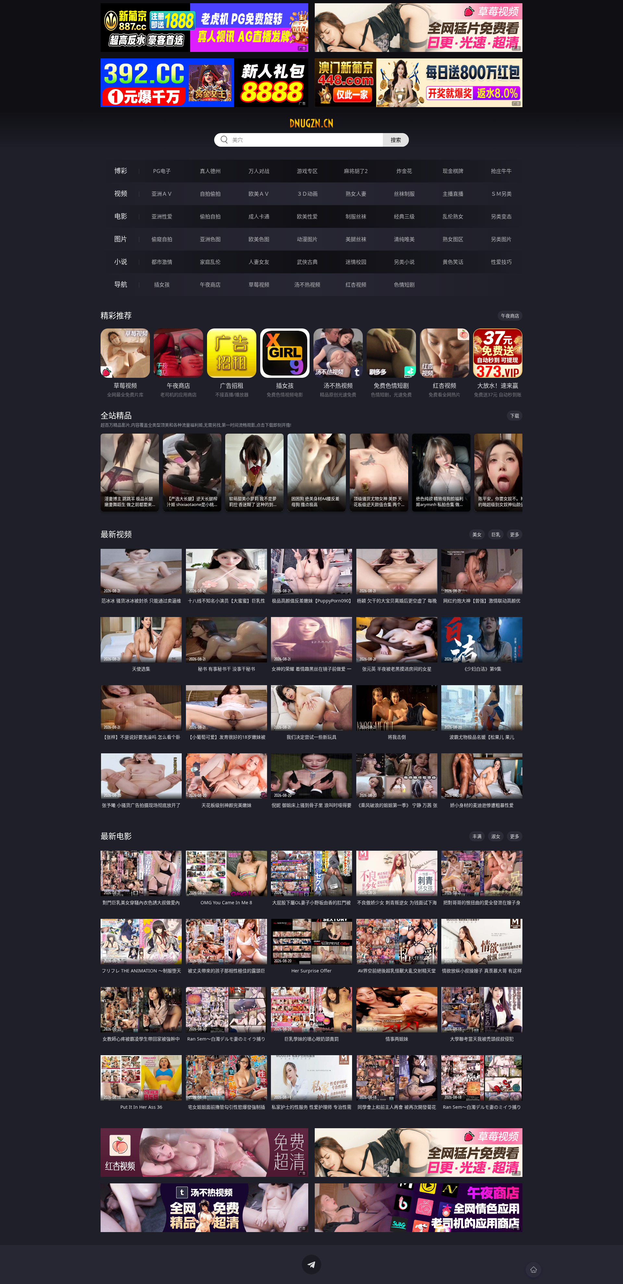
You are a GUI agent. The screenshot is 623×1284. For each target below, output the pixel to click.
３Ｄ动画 (307, 193)
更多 (514, 534)
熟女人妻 (356, 193)
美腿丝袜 (356, 239)
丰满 (477, 836)
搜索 (396, 139)
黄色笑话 (453, 261)
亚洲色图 (210, 239)
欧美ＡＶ (259, 193)
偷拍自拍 (210, 216)
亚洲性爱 (162, 216)
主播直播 (453, 193)
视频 (120, 193)
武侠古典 (307, 261)
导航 (120, 284)
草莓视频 (259, 284)
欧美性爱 (307, 216)
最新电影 (116, 836)
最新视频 (116, 534)
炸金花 (404, 171)
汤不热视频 (307, 284)
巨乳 (495, 534)
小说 (120, 261)
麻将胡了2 (356, 171)
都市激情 (162, 261)
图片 (120, 239)
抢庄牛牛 (501, 171)
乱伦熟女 (453, 216)
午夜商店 (210, 284)
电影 (120, 216)
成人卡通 (259, 216)
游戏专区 (307, 171)
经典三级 (404, 216)
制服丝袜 (356, 216)
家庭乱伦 (210, 261)
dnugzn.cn (311, 123)
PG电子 (162, 171)
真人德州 (210, 171)
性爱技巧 (501, 261)
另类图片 (501, 239)
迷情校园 (356, 261)
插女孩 (162, 284)
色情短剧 (404, 284)
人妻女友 (259, 261)
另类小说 (404, 261)
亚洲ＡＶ (162, 193)
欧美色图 (259, 239)
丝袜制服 (404, 193)
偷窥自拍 (162, 239)
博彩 (120, 171)
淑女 (495, 836)
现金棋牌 (453, 171)
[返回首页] (533, 1270)
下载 (514, 416)
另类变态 (501, 216)
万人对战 (259, 171)
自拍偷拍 (210, 193)
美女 (477, 534)
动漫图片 (307, 239)
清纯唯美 (404, 239)
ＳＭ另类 (501, 193)
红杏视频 (356, 284)
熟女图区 (453, 239)
